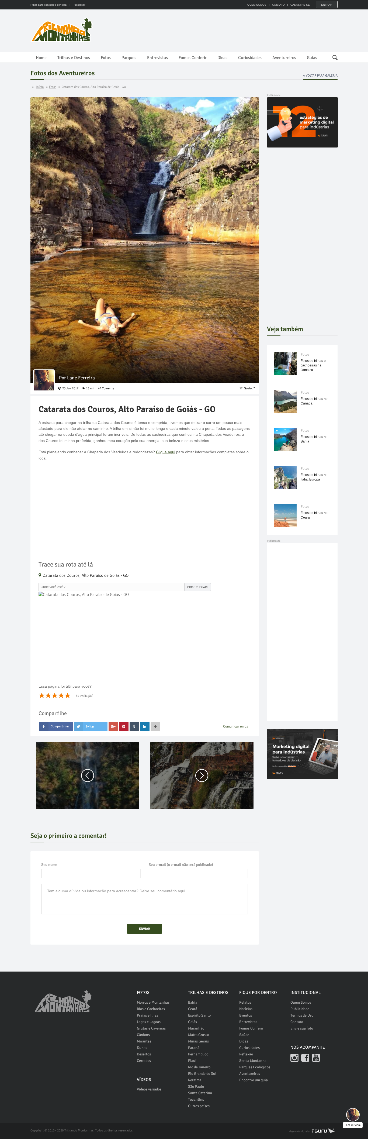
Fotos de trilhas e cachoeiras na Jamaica (313, 365)
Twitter (90, 726)
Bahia (192, 1002)
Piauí (192, 1060)
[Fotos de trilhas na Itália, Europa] (285, 477)
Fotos (106, 57)
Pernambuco (198, 1054)
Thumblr (134, 726)
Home (41, 57)
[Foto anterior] (87, 775)
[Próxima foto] (202, 775)
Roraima (194, 1080)
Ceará (192, 1009)
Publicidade (299, 1009)
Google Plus (113, 726)
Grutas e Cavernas (151, 1028)
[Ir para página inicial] (63, 998)
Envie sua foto (301, 1028)
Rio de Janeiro (199, 1067)
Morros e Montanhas (153, 1002)
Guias (312, 57)
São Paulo (196, 1086)
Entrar (326, 4)
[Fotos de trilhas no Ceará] (285, 515)
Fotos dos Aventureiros (62, 73)
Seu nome (49, 864)
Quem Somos (300, 1002)
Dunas (142, 1047)
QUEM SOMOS (256, 4)
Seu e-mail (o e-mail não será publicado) (181, 864)
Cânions (143, 1034)
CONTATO (278, 4)
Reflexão (246, 1054)
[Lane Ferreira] (44, 380)
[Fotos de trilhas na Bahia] (285, 439)
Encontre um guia (253, 1080)
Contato (296, 1022)
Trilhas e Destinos (73, 57)
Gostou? (249, 388)
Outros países (199, 1106)
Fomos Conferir (193, 57)
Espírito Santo (199, 1015)
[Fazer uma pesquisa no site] (332, 56)
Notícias (245, 1009)
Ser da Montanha (252, 1060)
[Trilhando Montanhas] (62, 30)
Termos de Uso (301, 1015)
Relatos (245, 1002)
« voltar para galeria (320, 76)
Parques (128, 57)
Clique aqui (165, 452)
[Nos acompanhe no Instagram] (294, 1058)
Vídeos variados (149, 1089)
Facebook (56, 726)
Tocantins (196, 1099)
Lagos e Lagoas (149, 1022)
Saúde (244, 1034)
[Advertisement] (239, 30)
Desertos (144, 1054)
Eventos (245, 1015)
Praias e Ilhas (147, 1015)
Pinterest (124, 726)
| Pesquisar (76, 4)
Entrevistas (157, 57)
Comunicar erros (235, 726)
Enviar (144, 929)
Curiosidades (250, 57)
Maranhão (196, 1028)
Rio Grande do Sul (202, 1073)
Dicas (222, 57)
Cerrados (144, 1060)
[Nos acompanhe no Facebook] (305, 1058)
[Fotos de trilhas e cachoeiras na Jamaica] (285, 363)
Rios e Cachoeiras (151, 1009)
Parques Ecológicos (254, 1067)
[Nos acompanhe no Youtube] (316, 1058)
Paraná (193, 1047)
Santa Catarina (200, 1093)
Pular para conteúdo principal (48, 4)
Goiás (192, 1022)
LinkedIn (145, 726)
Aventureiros (284, 57)
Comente (108, 388)
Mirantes (144, 1041)
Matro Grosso (198, 1034)
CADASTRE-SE (300, 4)
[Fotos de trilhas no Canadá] (285, 401)
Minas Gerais (198, 1041)
